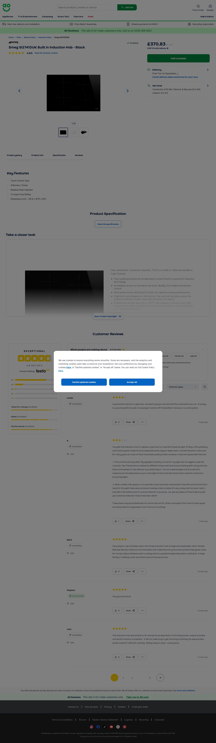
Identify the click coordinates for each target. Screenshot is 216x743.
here (68, 367)
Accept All (132, 382)
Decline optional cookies (84, 382)
